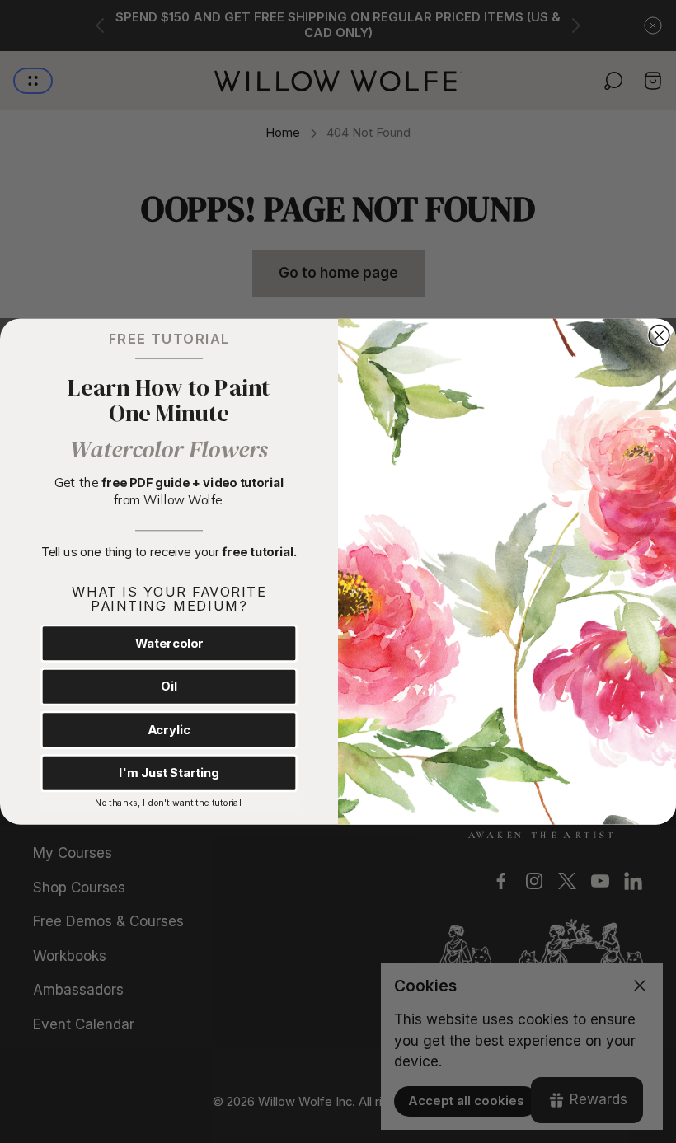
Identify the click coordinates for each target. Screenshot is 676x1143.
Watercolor (169, 643)
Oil (169, 686)
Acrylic (169, 730)
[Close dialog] (659, 335)
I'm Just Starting (169, 773)
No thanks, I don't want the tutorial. (169, 803)
